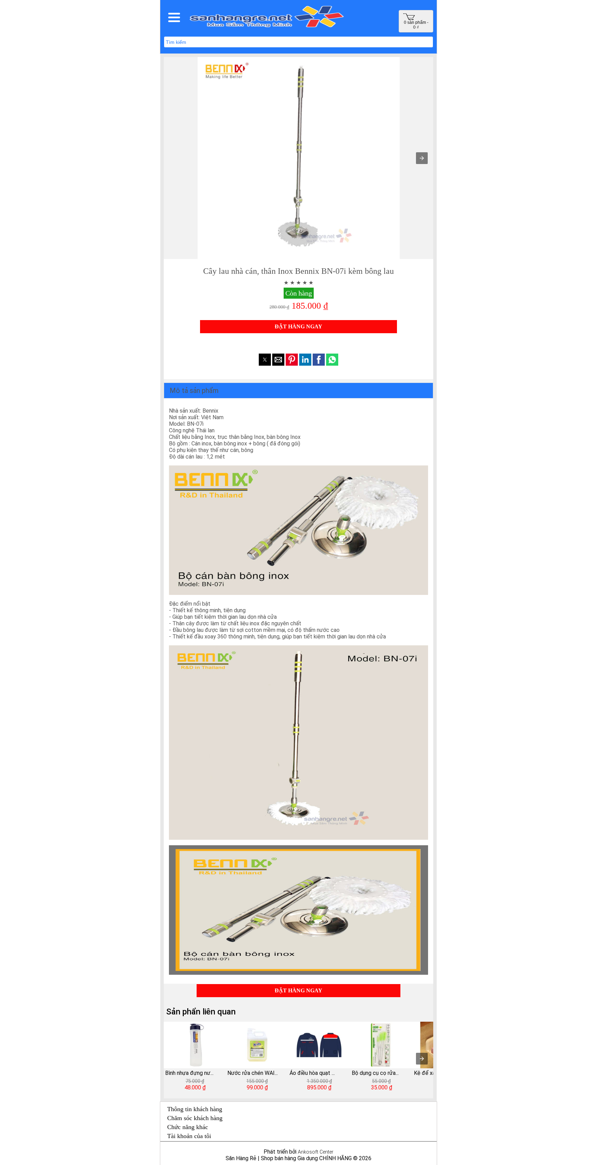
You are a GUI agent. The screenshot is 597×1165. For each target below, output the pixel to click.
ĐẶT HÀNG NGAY (298, 326)
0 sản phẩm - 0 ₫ (416, 25)
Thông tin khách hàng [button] (194, 1109)
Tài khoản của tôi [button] (189, 1136)
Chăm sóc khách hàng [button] (194, 1118)
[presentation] (422, 1059)
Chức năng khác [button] (187, 1127)
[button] (174, 17)
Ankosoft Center (315, 1152)
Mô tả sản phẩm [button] (194, 390)
